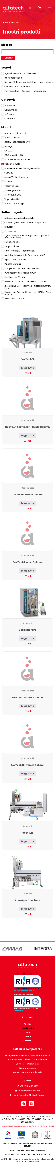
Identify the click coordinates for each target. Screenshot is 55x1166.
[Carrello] (39, 7)
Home (6, 22)
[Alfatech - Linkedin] (31, 1103)
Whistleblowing (19, 1126)
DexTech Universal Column (27, 765)
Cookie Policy (42, 1126)
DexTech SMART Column (27, 697)
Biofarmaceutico (27, 1068)
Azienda (28, 1024)
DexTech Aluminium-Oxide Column (27, 427)
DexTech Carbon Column (27, 494)
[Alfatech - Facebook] (23, 1103)
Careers (27, 1036)
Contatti (27, 1041)
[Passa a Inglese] (29, 8)
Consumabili (27, 420)
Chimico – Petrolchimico (27, 1064)
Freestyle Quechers (27, 900)
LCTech (28, 373)
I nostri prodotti (27, 1028)
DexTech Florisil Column (28, 562)
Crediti (51, 1126)
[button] (49, 8)
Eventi (27, 1032)
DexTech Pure (27, 629)
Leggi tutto (27, 367)
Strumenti (27, 352)
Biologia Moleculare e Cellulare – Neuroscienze (27, 1055)
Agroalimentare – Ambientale (27, 1072)
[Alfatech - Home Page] (13, 8)
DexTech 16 (28, 359)
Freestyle (27, 832)
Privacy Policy (31, 1126)
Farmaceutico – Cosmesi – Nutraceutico (27, 1059)
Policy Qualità (6, 1126)
